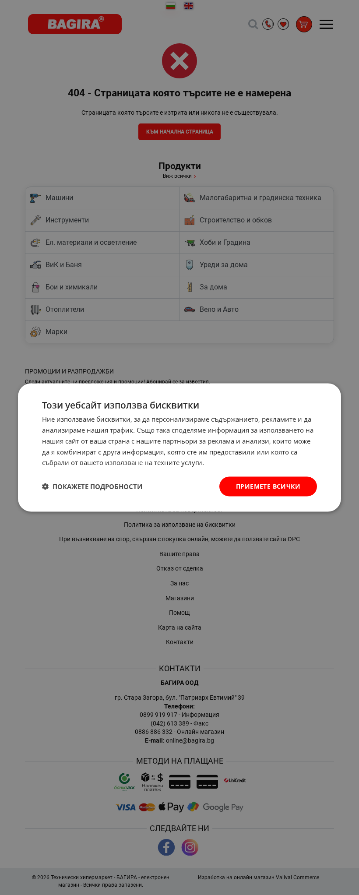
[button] (92, 486)
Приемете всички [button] (268, 486)
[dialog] (179, 448)
